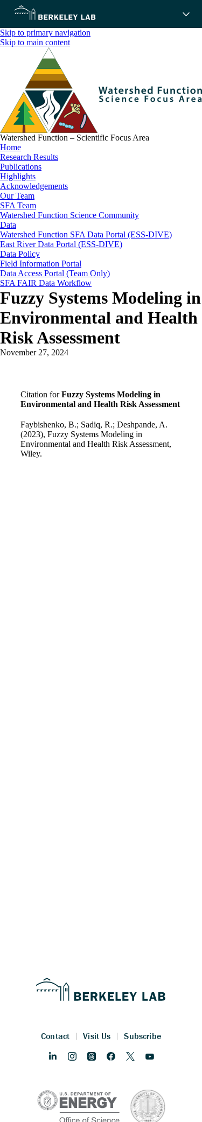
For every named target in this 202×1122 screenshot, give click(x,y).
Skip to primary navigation (45, 32)
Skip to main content (35, 42)
